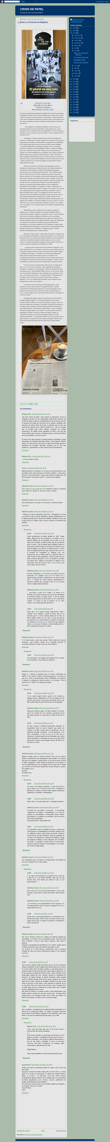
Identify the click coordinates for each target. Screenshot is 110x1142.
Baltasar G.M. (26, 414)
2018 (74, 92)
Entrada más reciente (23, 1130)
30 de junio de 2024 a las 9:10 (38, 962)
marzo (76, 71)
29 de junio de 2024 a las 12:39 (43, 753)
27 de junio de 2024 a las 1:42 (40, 456)
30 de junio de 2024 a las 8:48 (43, 723)
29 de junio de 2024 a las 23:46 (49, 589)
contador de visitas (76, 22)
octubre (76, 40)
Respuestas (27, 529)
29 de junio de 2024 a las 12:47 (43, 857)
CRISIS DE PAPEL (32, 9)
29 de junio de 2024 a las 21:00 (44, 533)
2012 (74, 107)
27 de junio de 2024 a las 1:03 (40, 414)
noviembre (77, 38)
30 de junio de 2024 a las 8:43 (43, 609)
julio (75, 48)
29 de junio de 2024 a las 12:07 (43, 500)
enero (76, 76)
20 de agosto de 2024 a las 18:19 (41, 1065)
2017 (74, 94)
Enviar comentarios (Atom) (34, 1134)
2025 (74, 30)
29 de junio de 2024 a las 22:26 (44, 655)
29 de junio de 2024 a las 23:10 (49, 807)
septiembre (78, 43)
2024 (74, 33)
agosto (76, 45)
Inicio (43, 1130)
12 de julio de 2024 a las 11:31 (46, 1026)
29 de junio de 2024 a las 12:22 (43, 637)
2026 (74, 28)
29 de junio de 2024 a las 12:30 (43, 671)
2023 (74, 79)
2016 (74, 97)
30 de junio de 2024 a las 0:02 (43, 934)
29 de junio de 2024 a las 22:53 (49, 708)
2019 (74, 89)
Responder (25, 450)
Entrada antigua (61, 1130)
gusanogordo (26, 1065)
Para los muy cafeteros (81, 62)
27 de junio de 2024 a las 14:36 (36, 468)
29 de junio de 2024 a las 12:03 (43, 486)
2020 (74, 87)
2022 (74, 81)
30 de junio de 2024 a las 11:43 (38, 1006)
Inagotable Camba (79, 60)
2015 (74, 99)
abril (75, 68)
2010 (74, 112)
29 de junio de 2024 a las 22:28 (44, 693)
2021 (74, 84)
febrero (76, 73)
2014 (74, 102)
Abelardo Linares (27, 486)
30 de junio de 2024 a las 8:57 (43, 913)
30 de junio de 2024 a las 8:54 (43, 826)
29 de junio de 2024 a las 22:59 (49, 900)
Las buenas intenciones (81, 57)
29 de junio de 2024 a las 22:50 (49, 888)
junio (76, 50)
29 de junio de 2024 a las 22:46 (49, 570)
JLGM (29, 533)
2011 (74, 110)
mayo (76, 65)
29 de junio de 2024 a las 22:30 (44, 783)
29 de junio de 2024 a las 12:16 (43, 511)
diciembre (77, 35)
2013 (74, 104)
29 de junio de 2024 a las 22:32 (44, 873)
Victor (24, 468)
